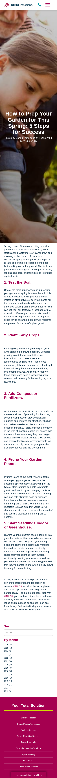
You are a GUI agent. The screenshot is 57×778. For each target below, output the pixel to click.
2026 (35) (8, 644)
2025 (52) (8, 648)
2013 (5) (7, 688)
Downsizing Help (28, 742)
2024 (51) (8, 651)
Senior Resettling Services (28, 736)
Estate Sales (28, 760)
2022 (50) (8, 658)
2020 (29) (8, 664)
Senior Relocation (28, 718)
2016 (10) (8, 678)
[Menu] (47, 4)
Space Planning (28, 754)
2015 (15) (8, 681)
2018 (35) (8, 671)
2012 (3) (7, 691)
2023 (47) (8, 654)
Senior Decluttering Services (28, 748)
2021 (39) (8, 661)
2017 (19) (8, 674)
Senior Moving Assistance (28, 724)
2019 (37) (8, 668)
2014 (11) (8, 684)
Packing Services (28, 730)
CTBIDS (17, 586)
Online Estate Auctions (28, 766)
